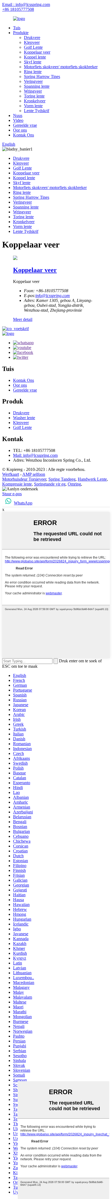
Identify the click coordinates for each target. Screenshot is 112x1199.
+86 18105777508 (18, 9)
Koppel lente (35, 57)
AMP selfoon (33, 474)
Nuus (17, 115)
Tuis (16, 27)
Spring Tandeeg (62, 479)
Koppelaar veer (37, 52)
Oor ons (20, 130)
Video (18, 120)
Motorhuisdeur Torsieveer (24, 479)
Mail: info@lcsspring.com (35, 455)
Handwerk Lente (92, 479)
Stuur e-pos (12, 493)
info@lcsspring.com (52, 295)
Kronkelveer (34, 101)
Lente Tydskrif (36, 110)
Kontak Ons (23, 135)
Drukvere (32, 37)
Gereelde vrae (25, 125)
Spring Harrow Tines (42, 76)
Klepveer (32, 42)
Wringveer (33, 91)
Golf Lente (33, 47)
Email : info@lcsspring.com (26, 4)
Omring (74, 484)
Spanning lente (36, 86)
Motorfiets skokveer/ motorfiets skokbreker (61, 66)
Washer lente (24, 417)
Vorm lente (33, 105)
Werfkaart (10, 474)
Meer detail (22, 319)
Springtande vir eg (50, 484)
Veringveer (33, 81)
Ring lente (33, 71)
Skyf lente (32, 62)
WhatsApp (23, 503)
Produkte (21, 32)
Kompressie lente (17, 484)
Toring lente (34, 96)
